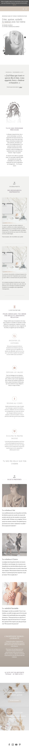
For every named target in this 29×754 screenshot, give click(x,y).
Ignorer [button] (14, 4)
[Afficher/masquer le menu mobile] (26, 9)
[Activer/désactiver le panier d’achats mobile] (23, 9)
